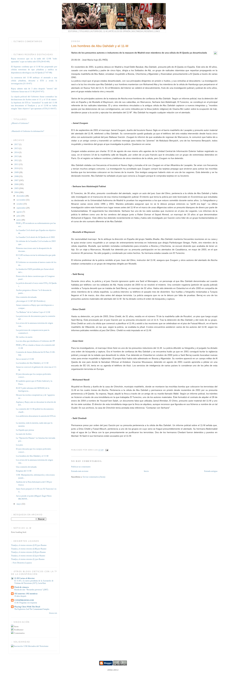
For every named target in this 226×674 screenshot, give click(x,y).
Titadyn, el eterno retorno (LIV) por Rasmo (29, 545)
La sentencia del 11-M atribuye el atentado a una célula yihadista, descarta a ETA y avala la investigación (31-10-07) (34, 80)
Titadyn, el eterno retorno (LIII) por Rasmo (28, 549)
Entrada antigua (210, 471)
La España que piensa (25, 430)
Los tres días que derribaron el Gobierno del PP (35, 341)
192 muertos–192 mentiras (26, 593)
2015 (16, 148)
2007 (16, 180)
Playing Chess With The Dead (27, 606)
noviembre (21, 200)
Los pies (19, 445)
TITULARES (84, 31)
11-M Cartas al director (24, 578)
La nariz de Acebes (24, 434)
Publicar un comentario (81, 467)
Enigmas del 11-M (23, 471)
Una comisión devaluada (26, 297)
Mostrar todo (53, 613)
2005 (16, 188)
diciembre (21, 196)
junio (19, 220)
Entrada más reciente (79, 471)
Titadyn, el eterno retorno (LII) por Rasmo (28, 552)
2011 (16, 164)
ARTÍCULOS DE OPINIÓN (119, 31)
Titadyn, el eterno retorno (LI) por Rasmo (28, 555)
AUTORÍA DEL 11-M (99, 31)
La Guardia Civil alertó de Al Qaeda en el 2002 (35, 237)
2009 (16, 172)
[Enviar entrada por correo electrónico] (106, 450)
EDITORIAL (73, 31)
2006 (16, 184)
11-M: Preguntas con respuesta (25, 603)
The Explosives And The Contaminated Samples (31, 609)
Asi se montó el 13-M (25, 359)
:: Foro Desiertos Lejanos (21, 563)
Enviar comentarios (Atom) (94, 477)
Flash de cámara (21, 587)
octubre (20, 204)
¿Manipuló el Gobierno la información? (27, 129)
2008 (16, 176)
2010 (16, 168)
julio (19, 216)
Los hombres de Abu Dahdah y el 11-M (99, 46)
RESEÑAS (148, 31)
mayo (19, 504)
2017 (16, 144)
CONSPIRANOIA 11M (24, 600)
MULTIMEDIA (137, 31)
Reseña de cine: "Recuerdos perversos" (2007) (31, 590)
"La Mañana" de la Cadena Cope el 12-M (33, 312)
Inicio (146, 471)
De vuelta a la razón (24, 337)
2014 (16, 152)
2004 (16, 192)
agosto (20, 212)
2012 (16, 160)
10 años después (20, 596)
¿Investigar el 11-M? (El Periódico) (30, 301)
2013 (16, 156)
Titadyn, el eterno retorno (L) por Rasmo (28, 559)
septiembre (21, 208)
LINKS (157, 31)
